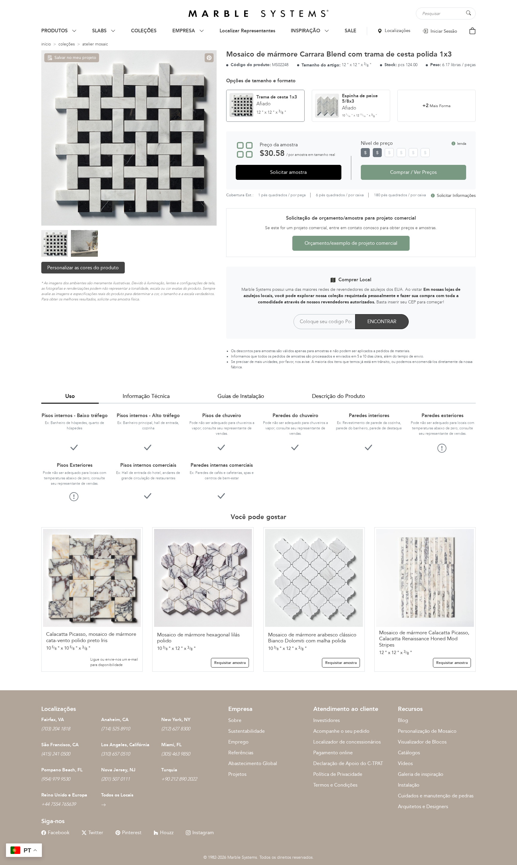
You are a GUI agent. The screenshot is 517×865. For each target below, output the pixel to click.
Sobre (234, 720)
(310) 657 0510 (115, 754)
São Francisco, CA (60, 744)
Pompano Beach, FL (62, 770)
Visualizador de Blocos (422, 742)
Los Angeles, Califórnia (125, 744)
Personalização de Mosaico (427, 731)
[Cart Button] (472, 30)
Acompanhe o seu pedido (341, 731)
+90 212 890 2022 (179, 779)
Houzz (167, 832)
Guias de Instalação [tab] (241, 396)
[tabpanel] (258, 452)
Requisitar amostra (230, 663)
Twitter (95, 832)
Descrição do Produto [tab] (338, 396)
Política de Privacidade (337, 774)
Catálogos (409, 752)
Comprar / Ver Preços (413, 172)
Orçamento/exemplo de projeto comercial (351, 243)
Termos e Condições (335, 785)
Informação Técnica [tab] (146, 396)
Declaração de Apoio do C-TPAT (348, 763)
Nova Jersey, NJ (118, 770)
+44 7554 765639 (58, 804)
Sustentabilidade (246, 731)
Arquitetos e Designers (423, 806)
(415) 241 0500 (55, 754)
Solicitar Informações (456, 195)
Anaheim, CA (115, 719)
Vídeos (405, 763)
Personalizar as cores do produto (83, 267)
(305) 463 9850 (175, 754)
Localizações (397, 30)
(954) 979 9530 (55, 779)
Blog (403, 720)
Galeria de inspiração (420, 774)
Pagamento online (333, 752)
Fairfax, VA (52, 719)
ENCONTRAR (381, 321)
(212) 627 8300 (175, 729)
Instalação (408, 785)
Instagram (203, 832)
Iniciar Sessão (443, 31)
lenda (461, 144)
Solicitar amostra (288, 172)
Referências (240, 752)
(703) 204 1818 (55, 729)
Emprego (238, 742)
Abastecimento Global (252, 763)
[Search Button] (468, 13)
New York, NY (175, 719)
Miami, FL (171, 744)
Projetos (237, 774)
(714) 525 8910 (115, 729)
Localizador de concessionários (347, 742)
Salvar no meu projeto (75, 57)
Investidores (326, 720)
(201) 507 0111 (115, 779)
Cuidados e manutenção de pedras (436, 796)
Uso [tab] (70, 396)
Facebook (58, 832)
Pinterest (132, 832)
